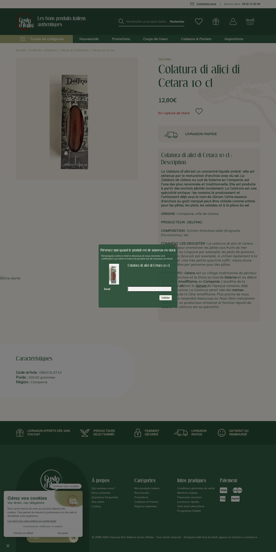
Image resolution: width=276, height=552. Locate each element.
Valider (165, 297)
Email (107, 288)
